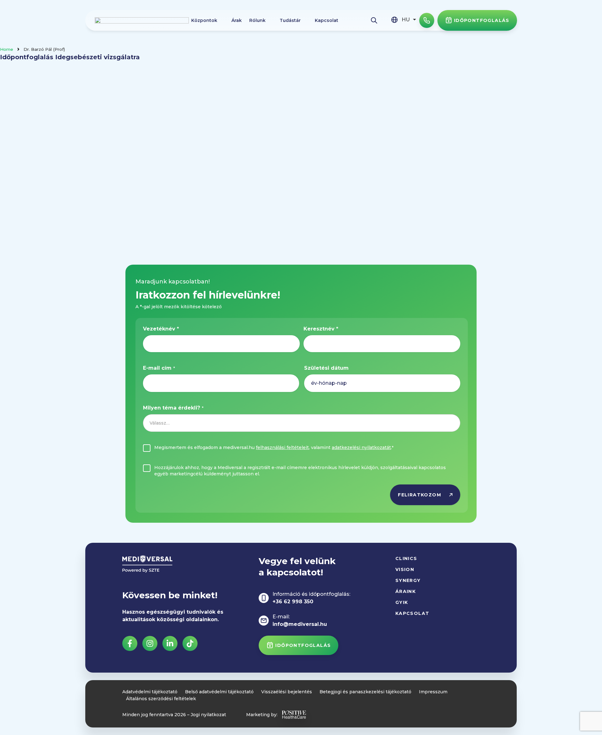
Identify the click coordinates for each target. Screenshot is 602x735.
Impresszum (433, 692)
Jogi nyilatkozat (208, 714)
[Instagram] (149, 643)
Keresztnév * (321, 329)
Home (6, 49)
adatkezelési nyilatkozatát (361, 447)
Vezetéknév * (161, 329)
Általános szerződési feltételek (161, 698)
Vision (404, 569)
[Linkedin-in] (169, 643)
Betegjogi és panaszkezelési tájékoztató (365, 692)
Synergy (408, 580)
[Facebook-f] (129, 643)
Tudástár (290, 20)
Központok (204, 20)
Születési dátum (326, 368)
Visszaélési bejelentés (286, 692)
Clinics (406, 558)
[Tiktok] (190, 643)
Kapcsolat (326, 20)
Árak (236, 20)
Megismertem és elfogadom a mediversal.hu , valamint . (273, 447)
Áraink (405, 591)
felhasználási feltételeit (282, 447)
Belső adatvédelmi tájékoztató (219, 692)
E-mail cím (159, 368)
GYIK (401, 602)
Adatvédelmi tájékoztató (149, 692)
